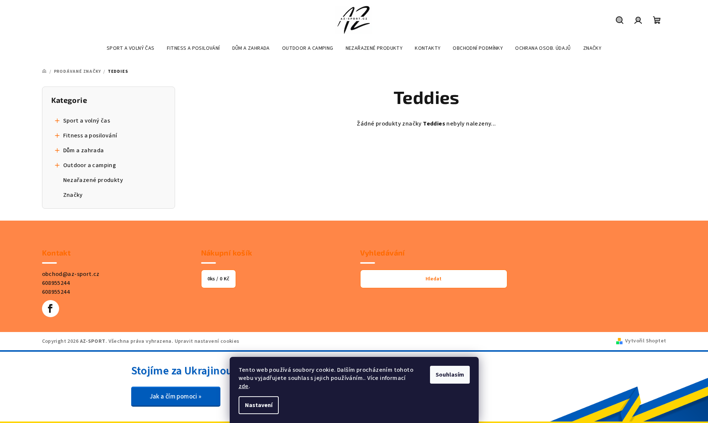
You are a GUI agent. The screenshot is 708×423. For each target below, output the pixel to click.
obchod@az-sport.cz (71, 274)
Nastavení (258, 405)
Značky (73, 195)
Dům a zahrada (83, 150)
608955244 (56, 283)
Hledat (434, 279)
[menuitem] (131, 48)
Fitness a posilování (90, 135)
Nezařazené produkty (93, 180)
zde (244, 386)
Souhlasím (450, 375)
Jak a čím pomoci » (176, 396)
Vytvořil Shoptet (645, 341)
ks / (218, 279)
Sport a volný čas (86, 121)
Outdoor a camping (89, 165)
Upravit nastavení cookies (207, 341)
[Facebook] (50, 308)
